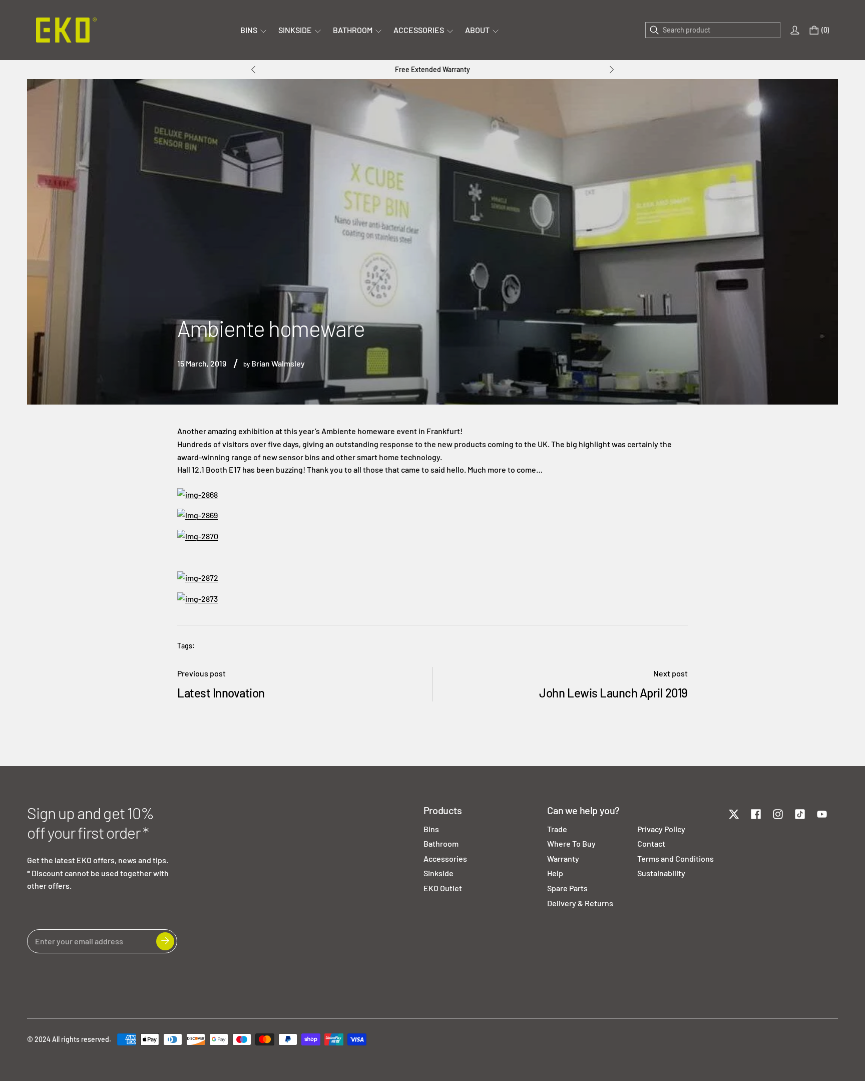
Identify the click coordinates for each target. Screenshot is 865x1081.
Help (555, 873)
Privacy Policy (661, 829)
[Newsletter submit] (165, 941)
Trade (557, 829)
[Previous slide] (253, 70)
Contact (651, 843)
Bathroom (441, 843)
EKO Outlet (442, 888)
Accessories (445, 858)
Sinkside (438, 873)
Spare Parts (567, 888)
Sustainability (661, 873)
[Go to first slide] (612, 70)
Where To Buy (571, 843)
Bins (431, 829)
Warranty (563, 858)
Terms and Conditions (675, 858)
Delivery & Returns (580, 903)
